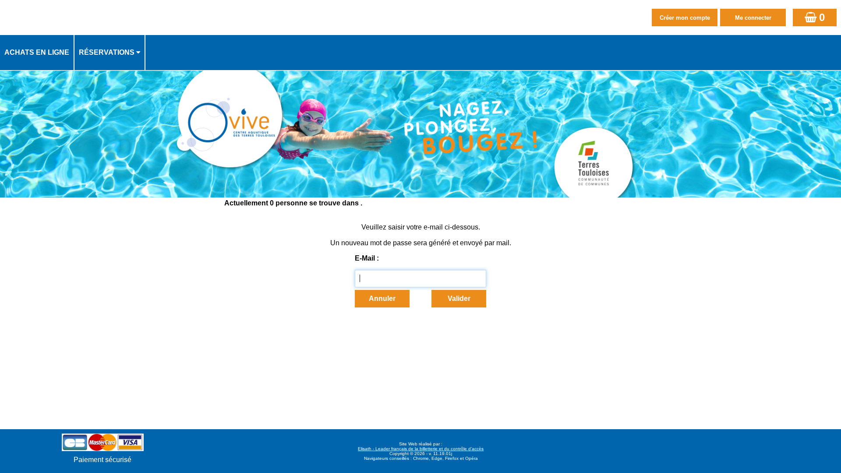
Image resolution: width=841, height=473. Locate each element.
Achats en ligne (36, 52)
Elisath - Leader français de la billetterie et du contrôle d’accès (421, 448)
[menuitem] (37, 52)
